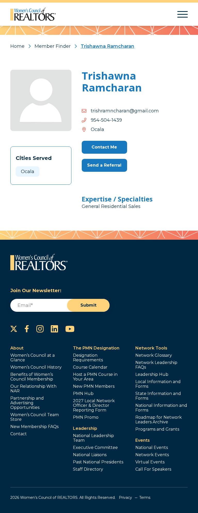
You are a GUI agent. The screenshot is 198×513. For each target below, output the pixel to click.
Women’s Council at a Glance (32, 357)
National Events (151, 447)
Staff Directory (88, 469)
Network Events (152, 455)
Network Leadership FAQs (156, 365)
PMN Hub (83, 393)
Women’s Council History (36, 367)
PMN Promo (85, 417)
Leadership (85, 428)
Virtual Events (149, 462)
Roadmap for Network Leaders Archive (158, 419)
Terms (144, 497)
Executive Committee (95, 447)
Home (17, 46)
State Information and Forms (158, 396)
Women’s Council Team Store (34, 417)
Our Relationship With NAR (33, 388)
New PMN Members (93, 386)
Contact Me (104, 147)
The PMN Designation (96, 348)
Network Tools (151, 348)
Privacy (125, 497)
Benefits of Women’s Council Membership (31, 377)
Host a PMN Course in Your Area (95, 377)
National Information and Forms (161, 408)
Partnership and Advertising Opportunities (27, 403)
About (16, 348)
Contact (18, 434)
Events (142, 440)
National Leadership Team (93, 438)
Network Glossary (153, 355)
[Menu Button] (182, 14)
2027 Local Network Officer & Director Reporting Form (94, 406)
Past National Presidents (98, 462)
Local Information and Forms (158, 384)
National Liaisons (89, 455)
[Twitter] (13, 329)
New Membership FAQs (34, 426)
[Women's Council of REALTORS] (33, 14)
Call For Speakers (153, 469)
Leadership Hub (151, 374)
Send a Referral (104, 165)
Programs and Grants (157, 429)
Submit (88, 305)
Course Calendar (90, 367)
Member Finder (53, 46)
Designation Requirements (88, 357)
